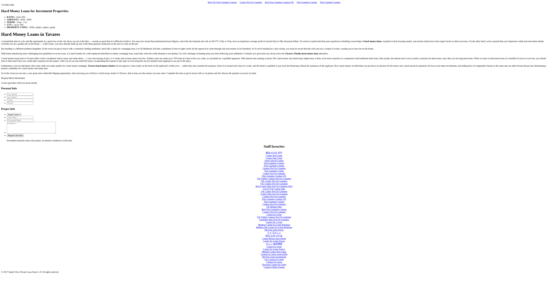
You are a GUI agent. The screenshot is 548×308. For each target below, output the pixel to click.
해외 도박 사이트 (274, 235)
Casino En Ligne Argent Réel (274, 254)
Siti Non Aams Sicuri (274, 230)
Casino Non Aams (274, 155)
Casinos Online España (274, 267)
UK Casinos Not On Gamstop (274, 184)
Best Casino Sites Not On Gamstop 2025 (274, 186)
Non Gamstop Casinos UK (274, 176)
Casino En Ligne (274, 214)
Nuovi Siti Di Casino (274, 160)
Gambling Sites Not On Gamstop (274, 219)
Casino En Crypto (274, 222)
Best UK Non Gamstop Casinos (222, 2)
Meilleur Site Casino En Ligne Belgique (274, 227)
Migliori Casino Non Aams (274, 252)
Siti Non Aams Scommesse (274, 257)
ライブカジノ (274, 232)
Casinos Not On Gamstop (274, 168)
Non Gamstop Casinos (307, 2)
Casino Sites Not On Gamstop (274, 194)
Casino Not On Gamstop (251, 2)
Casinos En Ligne (274, 262)
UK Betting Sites (274, 207)
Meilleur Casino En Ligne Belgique (274, 225)
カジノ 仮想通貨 (274, 244)
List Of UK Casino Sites (274, 189)
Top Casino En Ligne (274, 259)
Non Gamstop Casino (274, 171)
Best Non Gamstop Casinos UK (279, 2)
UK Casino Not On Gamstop (274, 181)
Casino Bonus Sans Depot (274, 238)
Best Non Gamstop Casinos (274, 209)
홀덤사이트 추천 (274, 152)
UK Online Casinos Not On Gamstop (274, 178)
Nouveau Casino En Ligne (274, 264)
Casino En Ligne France (274, 241)
